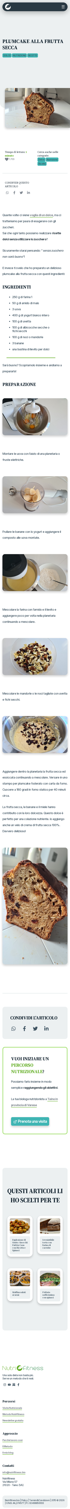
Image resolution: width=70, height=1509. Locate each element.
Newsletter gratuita (12, 1420)
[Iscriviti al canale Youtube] (9, 1384)
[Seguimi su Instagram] (4, 1384)
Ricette (32, 55)
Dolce (7, 55)
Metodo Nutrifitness (13, 1414)
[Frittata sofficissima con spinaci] (50, 1278)
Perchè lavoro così (12, 1440)
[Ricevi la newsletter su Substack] (14, 1384)
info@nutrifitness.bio (13, 1472)
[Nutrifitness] (8, 7)
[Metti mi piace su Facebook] (18, 1384)
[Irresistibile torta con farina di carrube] (50, 1226)
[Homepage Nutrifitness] (22, 1367)
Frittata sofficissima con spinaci (48, 1295)
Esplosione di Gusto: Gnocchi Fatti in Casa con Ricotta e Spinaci (20, 1245)
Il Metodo (7, 1446)
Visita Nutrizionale (12, 1408)
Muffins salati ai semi (19, 1293)
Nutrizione (19, 55)
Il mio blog (7, 1452)
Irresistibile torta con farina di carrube (48, 1243)
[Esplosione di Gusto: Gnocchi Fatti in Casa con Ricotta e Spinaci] (20, 1226)
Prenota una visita (32, 1121)
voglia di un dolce (41, 215)
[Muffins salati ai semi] (20, 1278)
